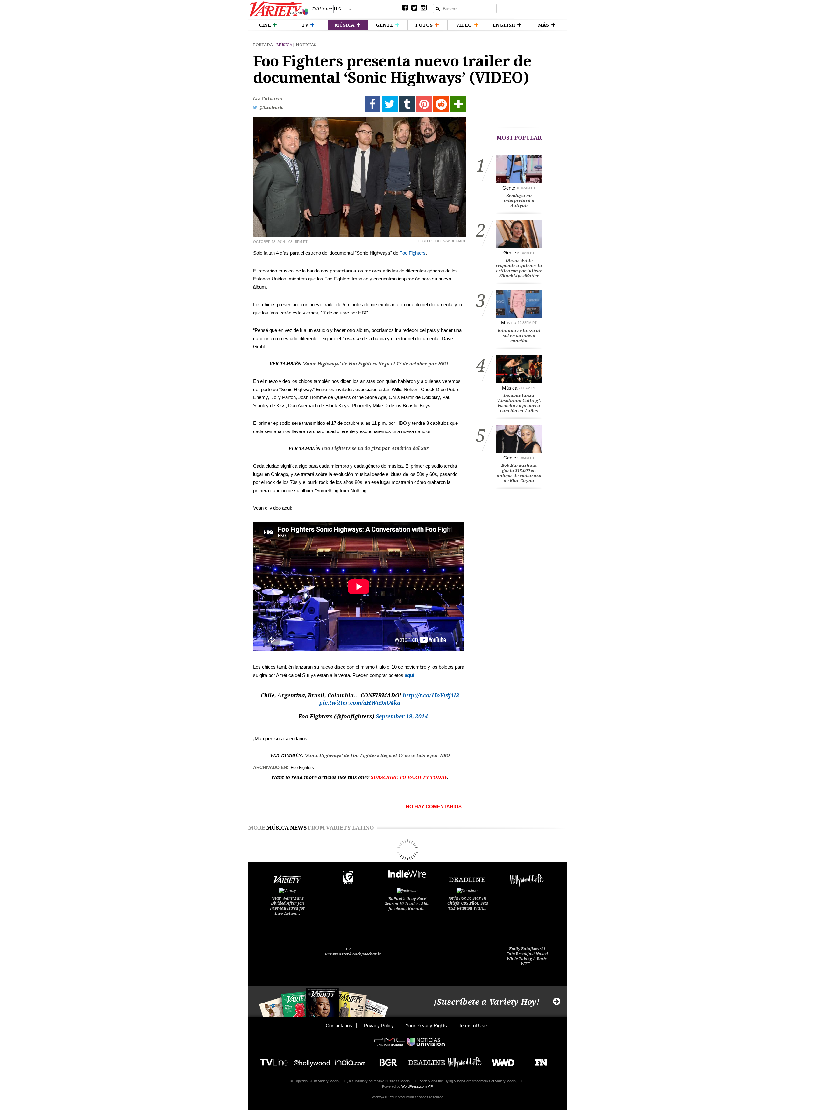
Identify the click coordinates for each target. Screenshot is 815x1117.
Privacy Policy (379, 1025)
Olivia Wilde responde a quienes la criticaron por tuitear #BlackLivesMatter (519, 268)
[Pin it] (424, 104)
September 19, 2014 (402, 716)
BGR (386, 1060)
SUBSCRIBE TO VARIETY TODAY (409, 777)
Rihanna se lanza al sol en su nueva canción (519, 335)
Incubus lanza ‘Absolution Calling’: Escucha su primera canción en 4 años (519, 403)
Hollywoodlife (465, 1060)
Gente (508, 187)
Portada (263, 44)
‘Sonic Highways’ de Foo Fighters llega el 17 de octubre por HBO (375, 363)
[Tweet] (390, 104)
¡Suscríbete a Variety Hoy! (487, 1002)
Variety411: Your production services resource (407, 1097)
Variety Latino (279, 9)
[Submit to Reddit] (441, 104)
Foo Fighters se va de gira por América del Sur (375, 448)
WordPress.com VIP (417, 1086)
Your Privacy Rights (426, 1025)
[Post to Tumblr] (407, 104)
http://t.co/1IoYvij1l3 (431, 695)
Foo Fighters (413, 253)
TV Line (274, 1060)
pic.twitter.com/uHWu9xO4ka (359, 703)
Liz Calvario (267, 98)
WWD (500, 1060)
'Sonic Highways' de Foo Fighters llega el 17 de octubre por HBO (377, 755)
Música (284, 44)
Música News (286, 827)
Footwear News (539, 1060)
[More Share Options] (458, 104)
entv (312, 1060)
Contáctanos (339, 1025)
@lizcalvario (271, 108)
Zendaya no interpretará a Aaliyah (519, 200)
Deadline (427, 1060)
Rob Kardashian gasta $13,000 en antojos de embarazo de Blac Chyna (519, 473)
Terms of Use (473, 1025)
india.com (350, 1060)
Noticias (306, 44)
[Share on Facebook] (372, 104)
